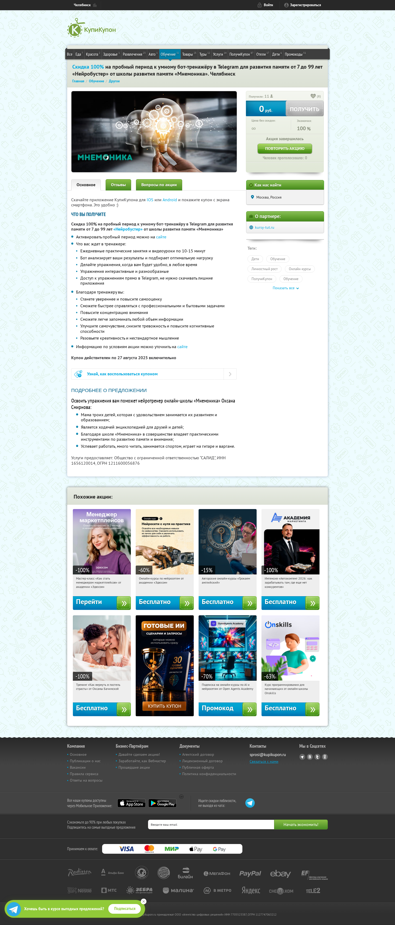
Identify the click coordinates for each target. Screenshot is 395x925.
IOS (151, 199)
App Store (131, 803)
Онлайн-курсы (300, 269)
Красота (93, 54)
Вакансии (78, 767)
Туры (204, 54)
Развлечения (134, 54)
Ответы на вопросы (86, 780)
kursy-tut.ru (264, 227)
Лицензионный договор (202, 760)
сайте (161, 236)
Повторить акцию (284, 148)
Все (70, 54)
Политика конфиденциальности (209, 773)
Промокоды (295, 54)
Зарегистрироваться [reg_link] (305, 5)
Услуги (220, 54)
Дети (277, 54)
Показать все (284, 287)
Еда (79, 54)
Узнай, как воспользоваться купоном (122, 374)
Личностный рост (265, 269)
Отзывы (118, 185)
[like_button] (313, 96)
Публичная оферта (198, 767)
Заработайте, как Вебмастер (142, 760)
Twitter (317, 757)
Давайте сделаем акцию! (139, 754)
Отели (262, 54)
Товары (189, 54)
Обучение (170, 54)
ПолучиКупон (241, 54)
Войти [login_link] (268, 5)
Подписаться (124, 908)
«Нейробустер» (128, 229)
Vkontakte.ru (310, 757)
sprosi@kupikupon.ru (268, 754)
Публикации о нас (85, 760)
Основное (86, 185)
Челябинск (82, 5)
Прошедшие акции (134, 767)
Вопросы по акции (159, 185)
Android (170, 199)
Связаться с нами (264, 761)
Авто (153, 54)
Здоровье (111, 54)
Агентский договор (198, 754)
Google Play (162, 803)
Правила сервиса (84, 773)
